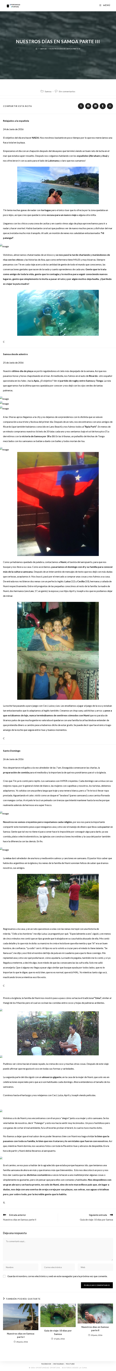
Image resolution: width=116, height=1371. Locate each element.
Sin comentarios (67, 91)
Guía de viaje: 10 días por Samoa (58, 1332)
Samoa (48, 91)
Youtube (70, 1364)
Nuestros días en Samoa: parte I (21, 1335)
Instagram (58, 1364)
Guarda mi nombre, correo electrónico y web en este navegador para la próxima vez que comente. (57, 1276)
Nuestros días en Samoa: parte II (95, 1328)
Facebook (46, 1364)
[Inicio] (36, 49)
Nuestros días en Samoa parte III (64, 49)
